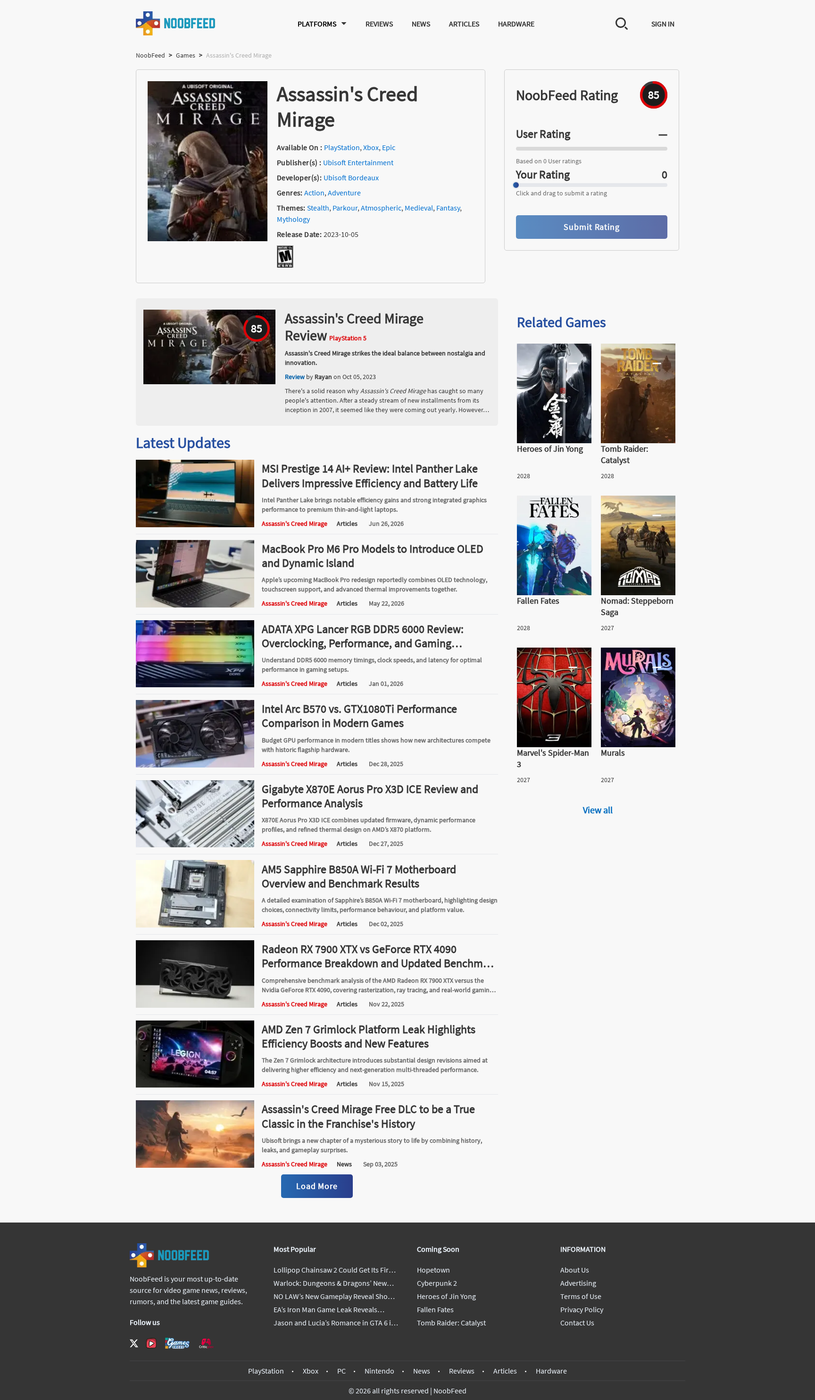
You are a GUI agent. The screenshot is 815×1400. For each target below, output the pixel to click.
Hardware (516, 23)
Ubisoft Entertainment (358, 162)
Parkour (345, 207)
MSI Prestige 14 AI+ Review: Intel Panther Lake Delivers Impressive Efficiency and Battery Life (370, 475)
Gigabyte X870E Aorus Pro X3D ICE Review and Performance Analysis (370, 796)
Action (314, 192)
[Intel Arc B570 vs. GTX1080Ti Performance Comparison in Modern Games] (195, 764)
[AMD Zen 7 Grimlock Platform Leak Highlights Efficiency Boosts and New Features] (195, 1084)
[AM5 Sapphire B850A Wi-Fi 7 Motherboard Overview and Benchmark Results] (195, 924)
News (421, 23)
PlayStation (342, 147)
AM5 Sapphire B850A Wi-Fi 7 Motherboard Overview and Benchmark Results (359, 876)
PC (341, 1370)
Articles (464, 23)
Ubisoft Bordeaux (351, 177)
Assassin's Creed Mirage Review (354, 326)
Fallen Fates (435, 1309)
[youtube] (151, 1343)
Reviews (379, 23)
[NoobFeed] (176, 23)
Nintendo (379, 1370)
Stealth (318, 207)
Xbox (371, 147)
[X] (134, 1343)
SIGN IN (662, 23)
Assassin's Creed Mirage (294, 523)
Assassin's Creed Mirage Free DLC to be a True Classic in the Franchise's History (368, 1116)
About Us (574, 1269)
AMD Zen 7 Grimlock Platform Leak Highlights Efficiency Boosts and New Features (368, 1036)
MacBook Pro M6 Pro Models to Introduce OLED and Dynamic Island (372, 555)
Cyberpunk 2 (437, 1283)
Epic (388, 147)
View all (598, 810)
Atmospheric (381, 207)
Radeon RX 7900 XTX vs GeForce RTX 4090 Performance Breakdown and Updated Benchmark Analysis (380, 963)
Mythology (293, 219)
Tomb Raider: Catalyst (451, 1322)
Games (185, 55)
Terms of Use (580, 1296)
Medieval (419, 207)
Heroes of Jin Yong (446, 1296)
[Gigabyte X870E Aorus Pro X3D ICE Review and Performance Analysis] (195, 844)
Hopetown (433, 1269)
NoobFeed (150, 55)
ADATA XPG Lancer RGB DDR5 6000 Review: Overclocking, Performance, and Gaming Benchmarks (363, 643)
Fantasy (448, 207)
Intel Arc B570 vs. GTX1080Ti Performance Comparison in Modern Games (359, 715)
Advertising (578, 1283)
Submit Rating (592, 226)
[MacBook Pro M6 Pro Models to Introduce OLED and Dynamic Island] (195, 604)
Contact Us (577, 1322)
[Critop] (206, 1343)
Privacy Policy (581, 1309)
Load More (317, 1186)
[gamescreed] (177, 1343)
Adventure (344, 192)
